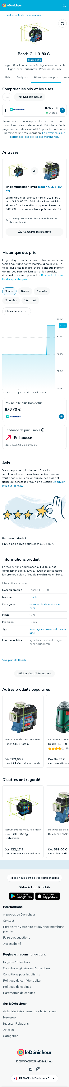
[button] (7, 97)
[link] (34, 198)
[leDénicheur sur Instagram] (38, 1069)
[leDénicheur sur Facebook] (30, 1069)
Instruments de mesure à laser (25, 14)
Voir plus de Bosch (14, 660)
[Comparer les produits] (62, 23)
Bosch (33, 597)
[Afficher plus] (5, 110)
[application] (34, 356)
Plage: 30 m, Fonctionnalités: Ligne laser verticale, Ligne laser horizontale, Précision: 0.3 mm (34, 67)
